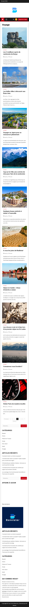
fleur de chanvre (6, 504)
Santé (3, 446)
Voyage (5, 49)
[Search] (13, 19)
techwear (4, 591)
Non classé (4, 443)
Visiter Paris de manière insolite (14, 404)
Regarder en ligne (23, 19)
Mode (3, 441)
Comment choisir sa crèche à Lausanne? (11, 456)
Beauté (4, 433)
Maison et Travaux (6, 438)
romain (11, 56)
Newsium (21, 603)
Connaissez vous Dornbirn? (12, 366)
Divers (3, 436)
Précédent (6, 419)
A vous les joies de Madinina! (13, 250)
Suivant (14, 421)
